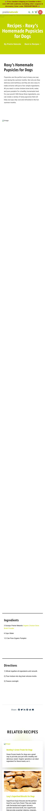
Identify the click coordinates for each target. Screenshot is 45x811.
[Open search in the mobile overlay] (29, 12)
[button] (36, 12)
